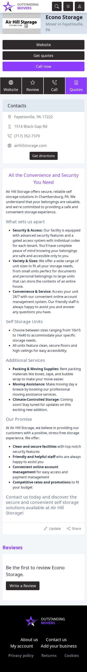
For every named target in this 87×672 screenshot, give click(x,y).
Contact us (56, 639)
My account (21, 646)
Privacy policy (21, 655)
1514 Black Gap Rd (30, 126)
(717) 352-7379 (27, 135)
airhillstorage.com (30, 145)
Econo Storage (64, 17)
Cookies (71, 655)
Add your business (59, 646)
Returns (49, 655)
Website (43, 44)
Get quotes (43, 55)
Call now (43, 66)
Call (54, 89)
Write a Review (23, 585)
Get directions (43, 155)
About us (29, 639)
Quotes (76, 89)
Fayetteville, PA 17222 (33, 116)
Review (32, 89)
